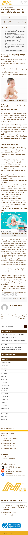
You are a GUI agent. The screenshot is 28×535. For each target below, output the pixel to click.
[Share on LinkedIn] (16, 294)
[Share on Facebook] (5, 294)
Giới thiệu (5, 435)
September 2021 (5, 411)
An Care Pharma (18, 17)
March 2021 (4, 419)
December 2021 (5, 402)
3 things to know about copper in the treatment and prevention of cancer (11, 348)
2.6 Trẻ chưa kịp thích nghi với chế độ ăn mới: (14, 44)
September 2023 (6, 362)
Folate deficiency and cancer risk (10, 345)
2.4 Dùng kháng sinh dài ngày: (11, 40)
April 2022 (4, 391)
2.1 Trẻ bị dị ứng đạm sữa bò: (11, 33)
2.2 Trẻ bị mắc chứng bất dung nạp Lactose (14, 34)
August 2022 (4, 388)
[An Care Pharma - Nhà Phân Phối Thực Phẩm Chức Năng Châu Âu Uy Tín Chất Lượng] (10, 2)
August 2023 (4, 365)
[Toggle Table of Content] (23, 28)
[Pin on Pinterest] (13, 294)
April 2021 (4, 416)
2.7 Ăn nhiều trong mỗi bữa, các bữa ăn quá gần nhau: (14, 47)
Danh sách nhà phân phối (10, 438)
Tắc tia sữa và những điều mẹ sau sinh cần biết (7, 316)
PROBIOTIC (13, 240)
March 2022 (4, 394)
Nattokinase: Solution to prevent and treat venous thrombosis (13, 341)
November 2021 (5, 405)
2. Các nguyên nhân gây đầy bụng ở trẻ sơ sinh (14, 31)
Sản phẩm (6, 456)
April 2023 (4, 376)
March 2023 (4, 379)
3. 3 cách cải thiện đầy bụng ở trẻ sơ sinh (13, 50)
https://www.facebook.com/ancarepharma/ (13, 292)
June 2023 (4, 371)
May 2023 (4, 374)
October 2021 (5, 408)
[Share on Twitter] (7, 294)
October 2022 (5, 385)
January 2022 (5, 399)
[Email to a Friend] (10, 294)
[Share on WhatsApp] (2, 294)
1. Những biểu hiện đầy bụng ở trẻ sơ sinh (13, 30)
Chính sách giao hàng (9, 443)
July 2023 (4, 368)
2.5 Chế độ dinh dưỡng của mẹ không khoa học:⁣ (14, 42)
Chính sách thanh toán (9, 448)
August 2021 (4, 414)
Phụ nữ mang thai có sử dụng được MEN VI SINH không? (20, 316)
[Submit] (25, 326)
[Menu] (22, 2)
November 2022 (5, 382)
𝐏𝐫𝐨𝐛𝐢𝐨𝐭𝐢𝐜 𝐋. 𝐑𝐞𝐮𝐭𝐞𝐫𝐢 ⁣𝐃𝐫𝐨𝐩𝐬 (8, 249)
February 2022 (5, 396)
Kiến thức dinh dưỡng (7, 7)
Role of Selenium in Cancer (9, 337)
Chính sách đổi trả (8, 440)
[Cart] (25, 2)
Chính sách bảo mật (8, 446)
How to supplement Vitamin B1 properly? (12, 334)
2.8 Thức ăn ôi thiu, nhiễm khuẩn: (12, 49)
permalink (11, 300)
